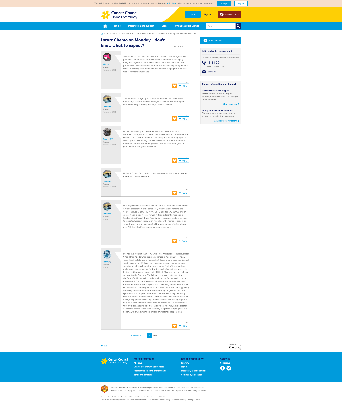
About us (138, 362)
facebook (222, 368)
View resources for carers (225, 120)
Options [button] (178, 46)
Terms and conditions (143, 374)
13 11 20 (213, 63)
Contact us (225, 362)
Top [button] (105, 345)
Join (193, 14)
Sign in (207, 14)
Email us (211, 71)
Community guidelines (191, 374)
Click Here (171, 3)
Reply (184, 85)
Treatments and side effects (133, 33)
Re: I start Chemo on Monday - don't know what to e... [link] (173, 33)
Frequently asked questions (193, 370)
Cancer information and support (149, 366)
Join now (185, 362)
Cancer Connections (102, 34)
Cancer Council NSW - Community (119, 15)
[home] (105, 26)
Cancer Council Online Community (117, 361)
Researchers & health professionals (150, 370)
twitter (228, 368)
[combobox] (223, 26)
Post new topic (216, 40)
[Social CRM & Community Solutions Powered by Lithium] (235, 346)
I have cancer (112, 33)
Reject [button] (241, 3)
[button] (224, 3)
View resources (230, 104)
